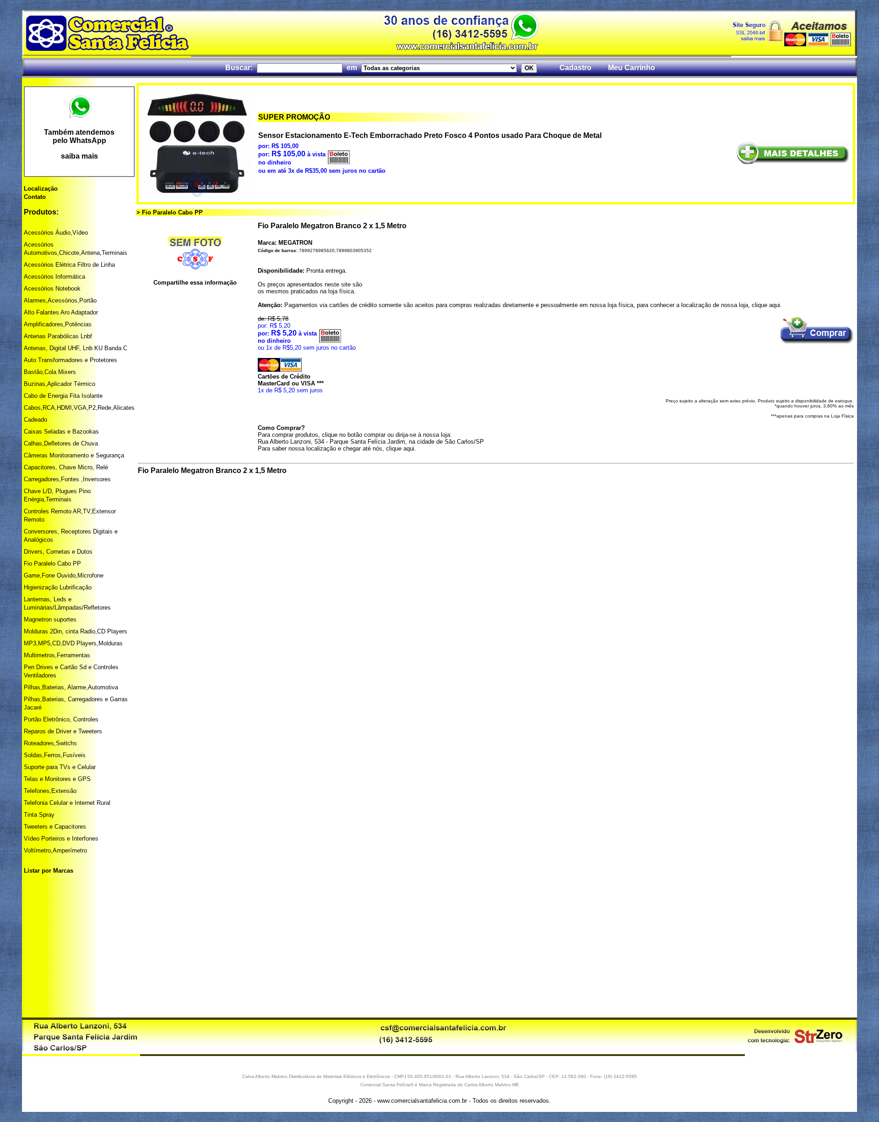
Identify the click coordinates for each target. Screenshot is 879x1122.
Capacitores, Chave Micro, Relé (66, 467)
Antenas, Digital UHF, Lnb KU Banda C (75, 348)
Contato (35, 196)
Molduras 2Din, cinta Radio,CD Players (75, 631)
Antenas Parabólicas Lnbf (58, 336)
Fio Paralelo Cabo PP (52, 563)
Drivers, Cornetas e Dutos (58, 551)
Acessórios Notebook (52, 288)
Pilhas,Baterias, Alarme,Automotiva (71, 687)
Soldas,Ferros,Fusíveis (55, 755)
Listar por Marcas (48, 870)
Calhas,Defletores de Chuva (61, 443)
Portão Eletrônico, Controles (61, 719)
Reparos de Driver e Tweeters (63, 731)
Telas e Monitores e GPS (57, 779)
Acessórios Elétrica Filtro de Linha (69, 264)
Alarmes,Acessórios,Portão (60, 300)
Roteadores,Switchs (50, 743)
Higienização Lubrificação (58, 587)
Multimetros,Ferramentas (57, 655)
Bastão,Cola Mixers (50, 371)
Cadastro (575, 68)
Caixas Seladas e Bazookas (61, 431)
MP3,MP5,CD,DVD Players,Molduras (73, 643)
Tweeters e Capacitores (55, 826)
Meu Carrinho (631, 68)
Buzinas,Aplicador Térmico (59, 383)
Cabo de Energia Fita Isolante (63, 395)
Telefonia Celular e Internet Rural (67, 802)
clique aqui (766, 305)
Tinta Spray (39, 814)
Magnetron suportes (50, 619)
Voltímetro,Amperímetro (55, 850)
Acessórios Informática (54, 276)
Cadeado (35, 419)
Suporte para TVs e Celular (60, 767)
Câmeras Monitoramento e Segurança (74, 455)
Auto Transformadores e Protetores (70, 360)
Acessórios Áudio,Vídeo (56, 232)
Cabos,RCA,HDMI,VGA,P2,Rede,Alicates (79, 407)
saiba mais (79, 156)
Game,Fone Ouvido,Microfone (63, 575)
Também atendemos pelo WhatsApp (79, 136)
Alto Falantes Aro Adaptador (61, 312)
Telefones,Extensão (50, 790)
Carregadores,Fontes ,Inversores (67, 479)
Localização (41, 188)
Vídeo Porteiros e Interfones (61, 838)
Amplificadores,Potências (58, 324)
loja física (341, 291)
